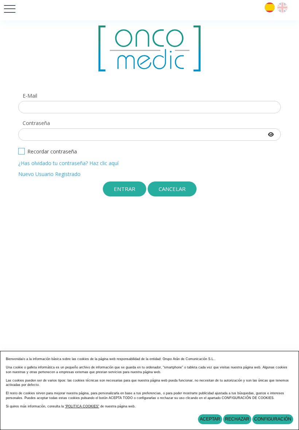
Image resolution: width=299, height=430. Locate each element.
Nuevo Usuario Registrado (49, 174)
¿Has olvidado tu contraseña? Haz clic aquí (68, 163)
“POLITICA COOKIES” (82, 406)
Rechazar (237, 419)
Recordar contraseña (52, 151)
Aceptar (210, 419)
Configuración (272, 419)
